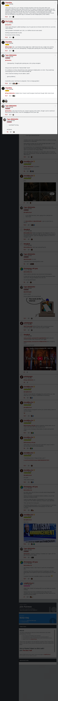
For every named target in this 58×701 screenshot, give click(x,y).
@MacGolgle (8, 47)
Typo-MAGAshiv (11, 55)
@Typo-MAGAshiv (10, 93)
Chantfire (8, 3)
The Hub (11, 4)
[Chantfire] (13, 17)
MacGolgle (9, 21)
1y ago (6, 4)
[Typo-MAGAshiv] (13, 83)
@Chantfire (8, 24)
